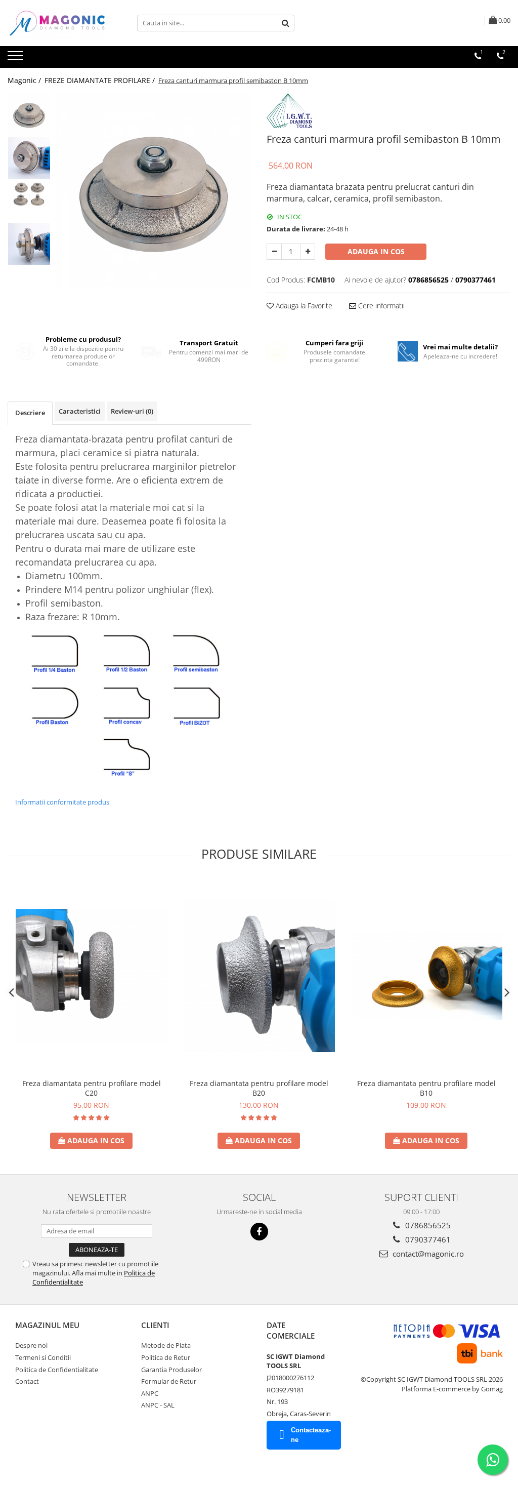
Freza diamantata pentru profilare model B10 (426, 1088)
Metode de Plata (166, 1345)
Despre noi (31, 1345)
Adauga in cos (376, 251)
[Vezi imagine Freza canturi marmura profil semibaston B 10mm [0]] (29, 115)
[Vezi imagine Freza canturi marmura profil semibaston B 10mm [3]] (29, 244)
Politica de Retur (165, 1357)
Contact (27, 1381)
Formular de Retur (168, 1381)
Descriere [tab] (30, 412)
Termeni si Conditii (43, 1357)
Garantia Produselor (171, 1369)
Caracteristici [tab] (80, 411)
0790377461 (427, 1239)
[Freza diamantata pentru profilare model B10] (426, 976)
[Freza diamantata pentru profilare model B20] (259, 976)
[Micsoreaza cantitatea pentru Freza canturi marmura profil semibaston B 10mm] (274, 252)
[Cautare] (285, 23)
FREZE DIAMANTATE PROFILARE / (101, 80)
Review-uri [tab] (132, 411)
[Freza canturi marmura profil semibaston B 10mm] (153, 191)
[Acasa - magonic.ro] (58, 23)
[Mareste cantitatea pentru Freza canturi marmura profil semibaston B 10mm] (307, 252)
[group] (153, 191)
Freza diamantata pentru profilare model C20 (91, 1088)
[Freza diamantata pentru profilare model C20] (91, 976)
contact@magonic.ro (427, 1254)
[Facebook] (259, 1231)
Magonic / (25, 80)
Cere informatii (380, 305)
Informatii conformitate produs (62, 802)
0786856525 (427, 1225)
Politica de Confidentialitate (56, 1369)
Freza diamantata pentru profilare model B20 (259, 1088)
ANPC (149, 1393)
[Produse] (16, 58)
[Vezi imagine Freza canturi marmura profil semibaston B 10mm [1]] (29, 158)
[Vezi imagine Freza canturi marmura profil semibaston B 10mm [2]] (29, 194)
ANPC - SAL (158, 1405)
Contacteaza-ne (311, 1434)
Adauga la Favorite (303, 305)
